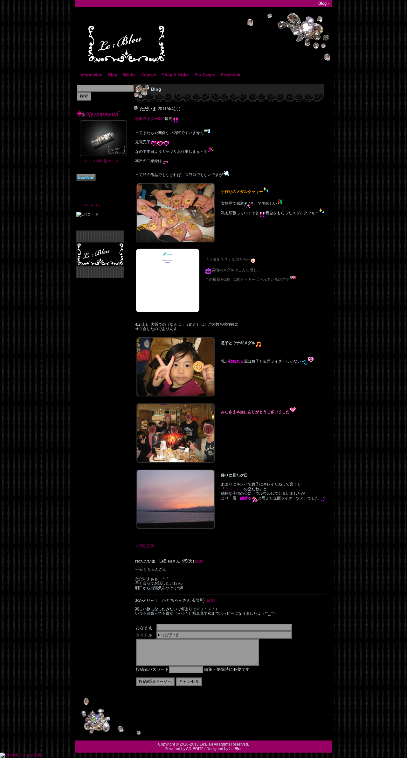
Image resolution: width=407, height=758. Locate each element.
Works (129, 75)
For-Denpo (205, 75)
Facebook (230, 75)
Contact (148, 75)
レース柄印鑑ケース (102, 161)
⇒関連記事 (144, 546)
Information (90, 75)
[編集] (199, 561)
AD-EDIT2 (195, 749)
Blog (112, 75)
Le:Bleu (236, 749)
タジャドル (234, 489)
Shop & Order (175, 75)
